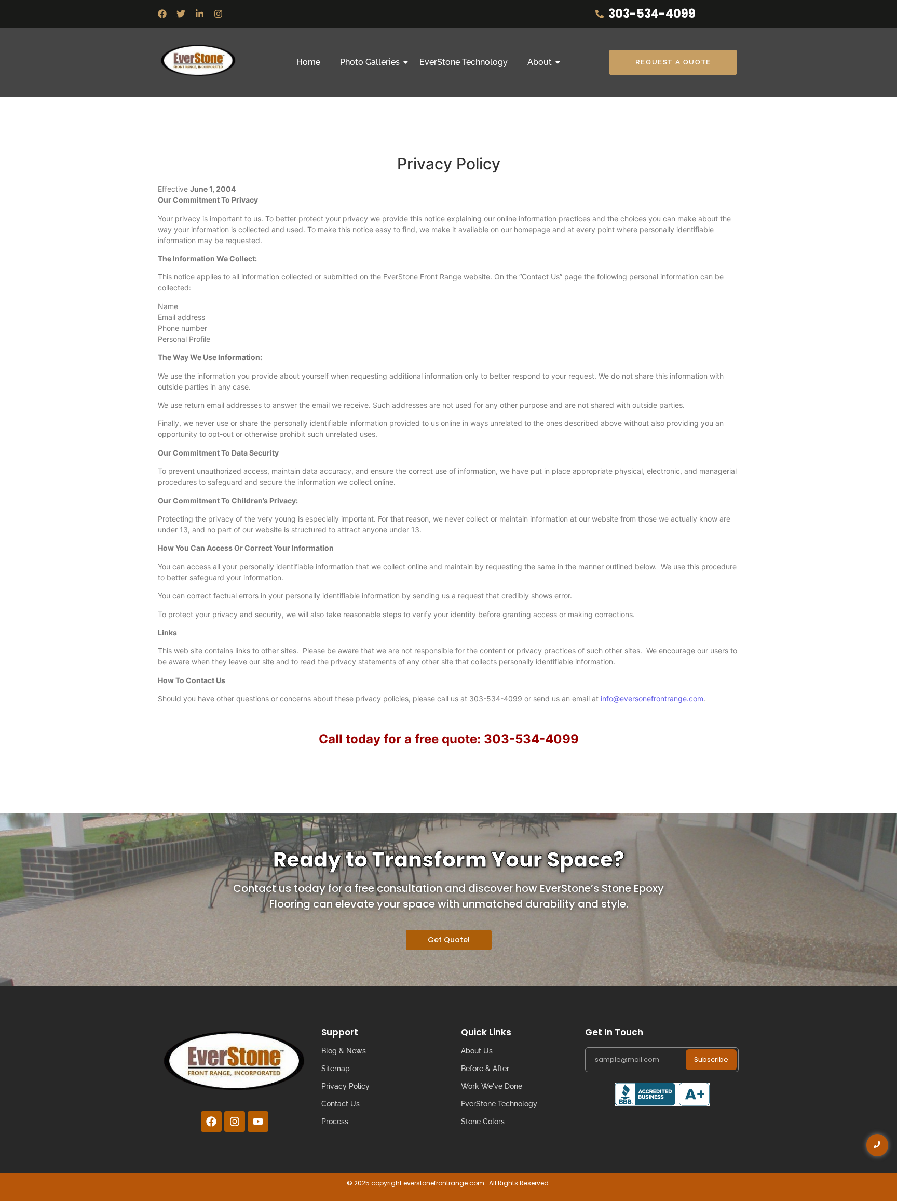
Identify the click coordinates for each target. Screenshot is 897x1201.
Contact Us (340, 1104)
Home (308, 62)
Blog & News (343, 1051)
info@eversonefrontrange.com (652, 698)
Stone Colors (483, 1121)
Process (334, 1121)
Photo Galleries (370, 62)
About (539, 62)
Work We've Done (491, 1086)
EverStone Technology (463, 62)
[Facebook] (162, 13)
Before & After (485, 1068)
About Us (477, 1051)
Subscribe (711, 1059)
